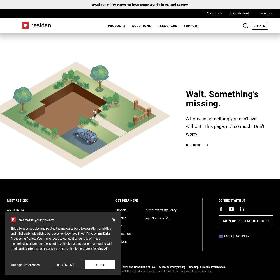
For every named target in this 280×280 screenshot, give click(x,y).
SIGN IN (261, 25)
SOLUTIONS (141, 25)
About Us (214, 13)
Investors (265, 13)
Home (35, 25)
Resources (167, 25)
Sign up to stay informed (246, 221)
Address (121, 241)
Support (191, 25)
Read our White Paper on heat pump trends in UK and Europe (140, 4)
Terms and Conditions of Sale (138, 267)
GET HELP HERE (133, 200)
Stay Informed (239, 13)
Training (121, 218)
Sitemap (194, 267)
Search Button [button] (245, 25)
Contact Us (123, 234)
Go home (193, 145)
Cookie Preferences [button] (213, 267)
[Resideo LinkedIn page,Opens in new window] (242, 209)
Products (117, 25)
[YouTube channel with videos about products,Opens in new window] (231, 209)
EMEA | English (238, 236)
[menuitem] (117, 25)
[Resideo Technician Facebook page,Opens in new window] (221, 209)
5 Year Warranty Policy (161, 210)
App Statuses (155, 218)
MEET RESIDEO (23, 200)
